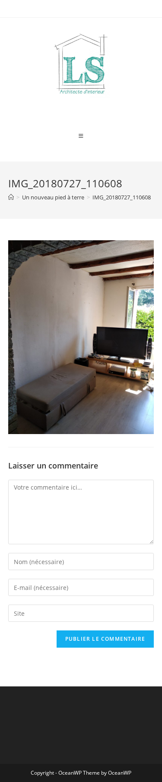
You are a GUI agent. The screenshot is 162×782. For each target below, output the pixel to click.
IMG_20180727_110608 (121, 197)
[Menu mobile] (81, 136)
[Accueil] (11, 197)
